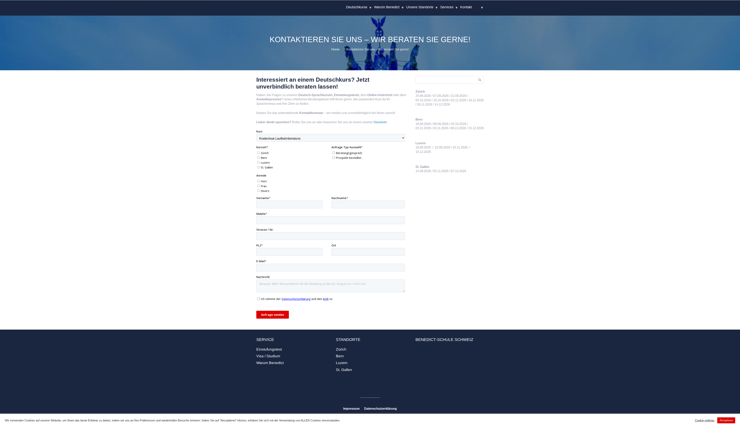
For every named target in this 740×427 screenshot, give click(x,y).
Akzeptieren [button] (726, 420)
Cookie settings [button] (704, 420)
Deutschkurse (356, 7)
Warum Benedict (386, 7)
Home (335, 49)
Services (446, 7)
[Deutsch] (479, 7)
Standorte (380, 122)
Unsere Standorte (419, 7)
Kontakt (466, 7)
